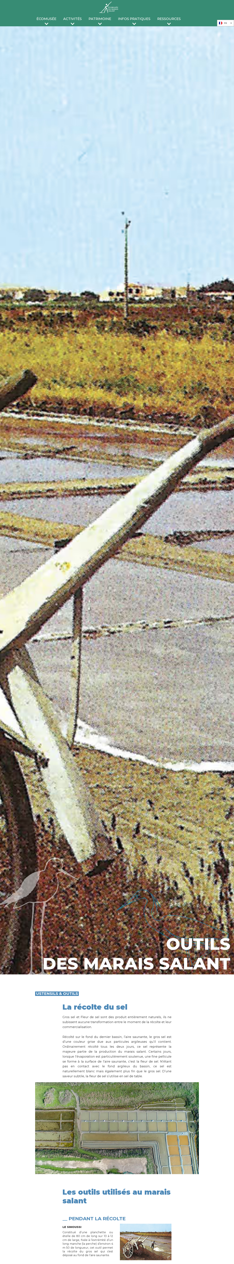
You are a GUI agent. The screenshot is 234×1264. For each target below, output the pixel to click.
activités (72, 19)
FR (225, 23)
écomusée (46, 19)
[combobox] (225, 23)
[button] (46, 19)
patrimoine (100, 19)
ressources (169, 19)
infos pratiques (134, 19)
